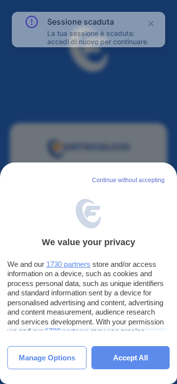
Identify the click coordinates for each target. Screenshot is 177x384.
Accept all (130, 357)
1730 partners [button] (68, 264)
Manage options (47, 357)
